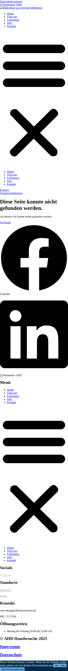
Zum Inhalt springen (11, 1)
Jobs (9, 23)
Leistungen (13, 19)
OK (56, 665)
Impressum (10, 646)
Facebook (5, 575)
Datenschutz (11, 654)
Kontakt (11, 26)
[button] (34, 99)
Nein (63, 665)
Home (10, 13)
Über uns (12, 16)
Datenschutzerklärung (12, 669)
